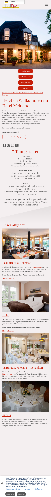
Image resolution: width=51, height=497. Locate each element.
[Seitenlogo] (10, 5)
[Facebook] (4, 145)
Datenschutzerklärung (13, 489)
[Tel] (17, 145)
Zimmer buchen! (8, 331)
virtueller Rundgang (14, 137)
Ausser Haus (25, 82)
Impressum (27, 489)
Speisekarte (25, 71)
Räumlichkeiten (8, 374)
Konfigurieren (39, 489)
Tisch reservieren (26, 77)
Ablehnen (21, 494)
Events (25, 88)
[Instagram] (8, 145)
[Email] (12, 145)
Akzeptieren (10, 494)
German (11, 2)
